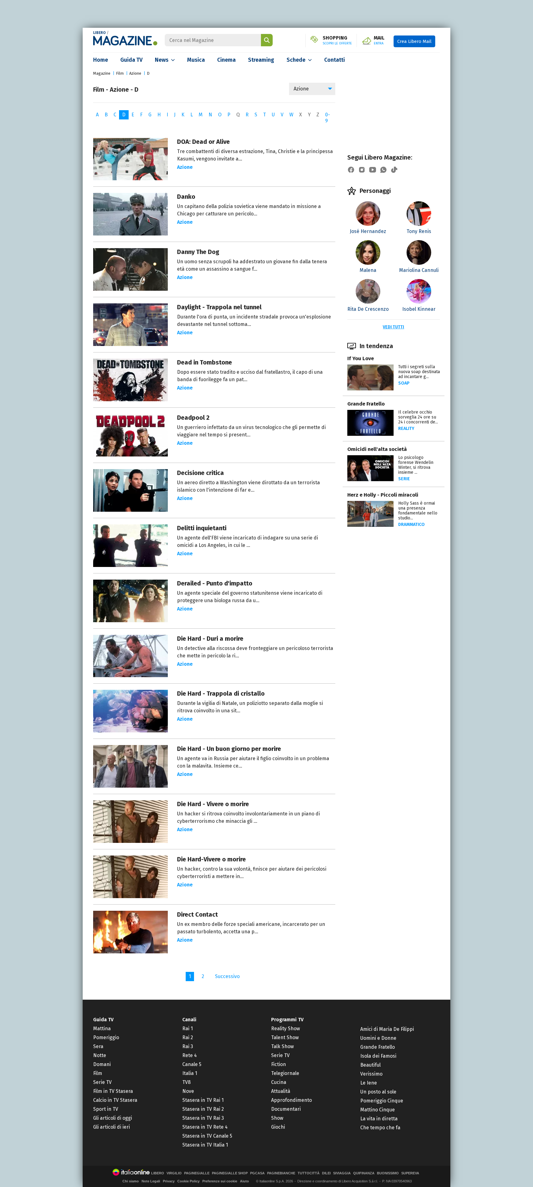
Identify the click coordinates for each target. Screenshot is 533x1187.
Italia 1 (189, 1073)
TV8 (186, 1082)
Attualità (280, 1091)
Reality (406, 428)
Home (100, 59)
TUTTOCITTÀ (309, 1173)
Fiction (278, 1064)
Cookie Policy (188, 1181)
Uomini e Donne (378, 1038)
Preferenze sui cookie (219, 1181)
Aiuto (244, 1181)
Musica (196, 59)
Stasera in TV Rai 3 (203, 1118)
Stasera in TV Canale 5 (207, 1136)
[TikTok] (394, 169)
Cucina (278, 1082)
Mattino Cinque (377, 1110)
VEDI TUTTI (393, 327)
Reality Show (285, 1028)
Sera (98, 1046)
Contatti (334, 59)
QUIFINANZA (363, 1173)
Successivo (227, 976)
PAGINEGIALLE (196, 1173)
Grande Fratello (366, 404)
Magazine (101, 73)
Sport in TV (105, 1109)
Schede (296, 59)
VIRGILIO (174, 1173)
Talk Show (282, 1046)
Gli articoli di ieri (111, 1127)
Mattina (102, 1028)
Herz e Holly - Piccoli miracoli (382, 495)
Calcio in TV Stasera (115, 1100)
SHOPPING (337, 40)
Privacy (169, 1181)
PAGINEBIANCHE (281, 1173)
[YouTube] (372, 169)
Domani (102, 1064)
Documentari (286, 1109)
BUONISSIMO (388, 1173)
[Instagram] (362, 169)
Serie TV (102, 1082)
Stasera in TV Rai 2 (203, 1109)
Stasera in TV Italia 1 (205, 1145)
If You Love (360, 358)
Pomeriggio (106, 1037)
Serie (404, 478)
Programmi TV (287, 1019)
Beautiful (370, 1065)
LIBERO (99, 33)
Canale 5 (191, 1064)
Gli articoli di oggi (112, 1118)
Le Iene (368, 1083)
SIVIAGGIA (342, 1173)
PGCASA (257, 1173)
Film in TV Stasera (113, 1091)
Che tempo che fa (380, 1128)
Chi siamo (130, 1181)
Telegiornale (285, 1073)
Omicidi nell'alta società (377, 449)
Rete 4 (189, 1055)
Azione (135, 73)
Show (277, 1118)
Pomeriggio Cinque (381, 1101)
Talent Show (285, 1037)
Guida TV (131, 59)
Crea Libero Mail (414, 41)
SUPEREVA (410, 1173)
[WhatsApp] (383, 169)
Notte (99, 1055)
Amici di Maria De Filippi (387, 1029)
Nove (188, 1091)
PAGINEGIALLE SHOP (230, 1173)
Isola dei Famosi (378, 1056)
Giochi (278, 1127)
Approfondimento (291, 1100)
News (161, 59)
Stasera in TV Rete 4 (205, 1127)
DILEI (326, 1173)
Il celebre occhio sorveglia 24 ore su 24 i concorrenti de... (418, 417)
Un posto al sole (378, 1092)
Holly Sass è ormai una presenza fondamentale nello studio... (417, 511)
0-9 (327, 118)
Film (120, 73)
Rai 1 (187, 1028)
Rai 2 (187, 1037)
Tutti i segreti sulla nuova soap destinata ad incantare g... (419, 371)
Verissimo (371, 1074)
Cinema (226, 59)
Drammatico (411, 524)
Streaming (261, 59)
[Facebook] (351, 169)
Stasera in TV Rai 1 (203, 1100)
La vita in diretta (379, 1119)
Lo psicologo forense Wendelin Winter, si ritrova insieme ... (415, 465)
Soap (404, 383)
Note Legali (151, 1181)
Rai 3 (187, 1046)
